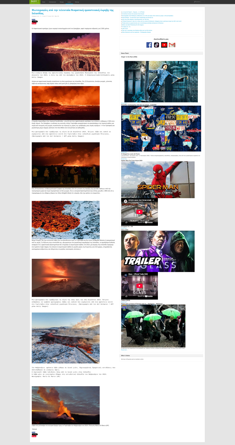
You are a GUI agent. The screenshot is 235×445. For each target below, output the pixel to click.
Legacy (69, 2)
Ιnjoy (35, 1)
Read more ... (124, 103)
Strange (62, 2)
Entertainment (52, 2)
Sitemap (77, 2)
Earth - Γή (39, 16)
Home (43, 2)
